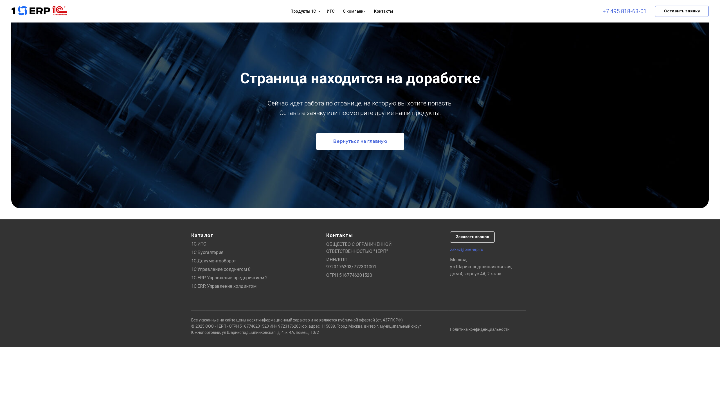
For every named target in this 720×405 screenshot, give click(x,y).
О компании (354, 11)
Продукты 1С (304, 11)
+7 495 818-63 (620, 11)
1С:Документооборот (213, 261)
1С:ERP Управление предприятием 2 (229, 277)
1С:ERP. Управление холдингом (223, 286)
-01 (642, 11)
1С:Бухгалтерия (207, 252)
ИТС (330, 11)
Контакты (383, 11)
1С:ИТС (198, 244)
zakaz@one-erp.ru (466, 249)
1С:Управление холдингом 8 (221, 269)
